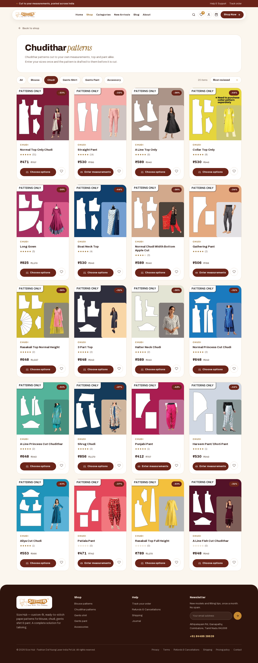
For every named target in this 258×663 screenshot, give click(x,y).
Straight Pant (87, 149)
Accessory (114, 80)
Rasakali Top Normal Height (40, 347)
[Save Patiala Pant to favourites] (119, 562)
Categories (103, 14)
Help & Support (218, 3)
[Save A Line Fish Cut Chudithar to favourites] (234, 562)
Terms (166, 649)
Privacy (155, 649)
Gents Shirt (70, 80)
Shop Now (230, 14)
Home (79, 14)
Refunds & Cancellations (146, 609)
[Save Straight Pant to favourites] (119, 171)
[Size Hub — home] (25, 15)
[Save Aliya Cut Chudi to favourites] (62, 562)
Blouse (35, 80)
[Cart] (216, 15)
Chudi (51, 80)
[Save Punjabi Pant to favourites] (177, 465)
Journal (136, 621)
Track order (235, 3)
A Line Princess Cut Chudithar (41, 444)
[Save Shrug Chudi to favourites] (119, 465)
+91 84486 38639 (202, 636)
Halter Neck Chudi (148, 347)
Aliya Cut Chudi (31, 541)
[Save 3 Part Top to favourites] (119, 369)
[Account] (208, 15)
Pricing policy (223, 649)
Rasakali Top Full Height (152, 541)
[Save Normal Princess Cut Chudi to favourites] (234, 369)
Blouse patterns (83, 603)
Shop (89, 14)
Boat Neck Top (88, 246)
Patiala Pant (86, 541)
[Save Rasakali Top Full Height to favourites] (177, 562)
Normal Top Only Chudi (36, 149)
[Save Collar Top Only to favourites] (234, 171)
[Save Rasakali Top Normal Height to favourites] (62, 369)
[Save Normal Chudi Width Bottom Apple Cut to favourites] (177, 272)
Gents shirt (80, 615)
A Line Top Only (146, 149)
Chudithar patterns (85, 609)
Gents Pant (92, 80)
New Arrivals (122, 14)
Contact (237, 649)
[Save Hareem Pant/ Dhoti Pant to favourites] (234, 465)
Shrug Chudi (86, 444)
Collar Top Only (204, 149)
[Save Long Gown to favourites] (62, 272)
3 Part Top (85, 347)
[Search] (193, 15)
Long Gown (28, 246)
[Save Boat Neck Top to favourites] (119, 272)
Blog (136, 14)
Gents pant (80, 621)
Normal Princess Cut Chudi (212, 347)
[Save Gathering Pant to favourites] (234, 272)
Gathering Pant (204, 246)
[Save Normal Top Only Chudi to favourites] (62, 171)
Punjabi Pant (144, 444)
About (147, 14)
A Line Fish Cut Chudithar (211, 541)
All (21, 80)
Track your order (141, 603)
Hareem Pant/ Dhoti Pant (210, 444)
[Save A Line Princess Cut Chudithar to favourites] (62, 465)
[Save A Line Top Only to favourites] (177, 171)
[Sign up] (238, 616)
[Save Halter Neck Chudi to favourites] (177, 369)
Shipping (137, 615)
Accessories (81, 626)
